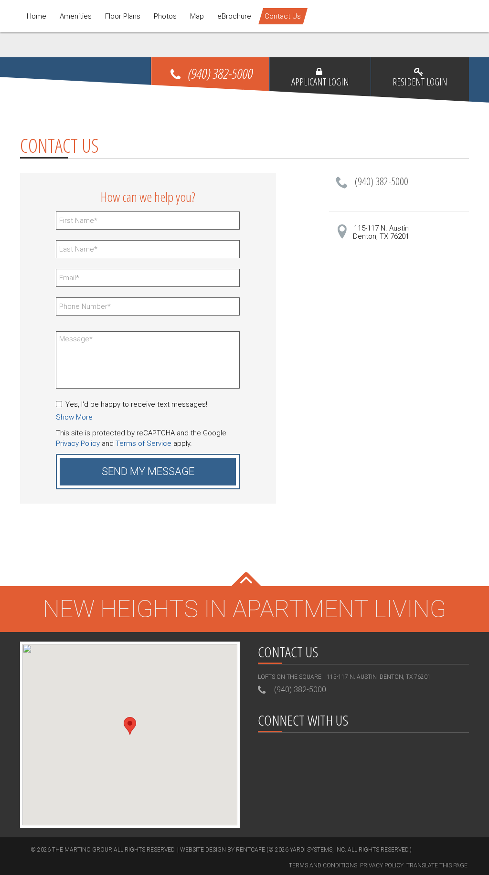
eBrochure (234, 16)
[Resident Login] (420, 85)
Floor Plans (122, 16)
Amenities (76, 16)
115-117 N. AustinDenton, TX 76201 (381, 232)
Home (36, 16)
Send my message (148, 471)
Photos (165, 16)
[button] (74, 417)
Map (197, 16)
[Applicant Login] (320, 85)
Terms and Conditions (323, 865)
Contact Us (283, 16)
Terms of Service (143, 443)
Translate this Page (437, 865)
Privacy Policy (78, 443)
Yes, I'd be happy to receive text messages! (136, 404)
